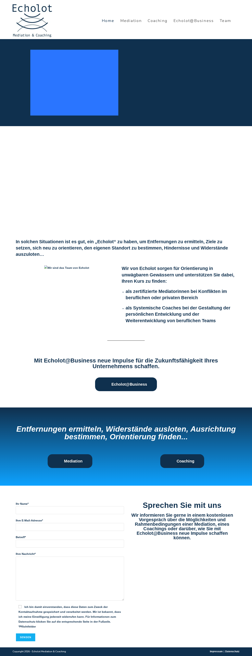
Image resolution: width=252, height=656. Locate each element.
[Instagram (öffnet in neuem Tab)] (238, 20)
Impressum (216, 651)
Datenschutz (232, 651)
